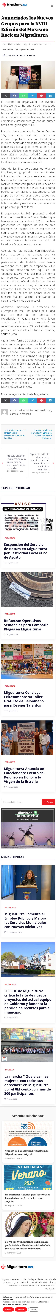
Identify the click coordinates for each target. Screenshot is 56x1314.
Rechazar (21, 1309)
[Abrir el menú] (52, 6)
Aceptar (8, 1309)
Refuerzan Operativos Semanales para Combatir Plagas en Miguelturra (26, 624)
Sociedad (9, 1070)
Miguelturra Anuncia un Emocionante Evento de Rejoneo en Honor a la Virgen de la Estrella (24, 775)
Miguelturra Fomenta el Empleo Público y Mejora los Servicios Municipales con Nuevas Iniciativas (25, 920)
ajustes (23, 1304)
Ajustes (34, 1309)
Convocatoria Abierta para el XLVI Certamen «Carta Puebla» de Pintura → (41, 434)
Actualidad (8, 49)
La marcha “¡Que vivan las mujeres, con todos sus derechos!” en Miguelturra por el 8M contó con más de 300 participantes (27, 1085)
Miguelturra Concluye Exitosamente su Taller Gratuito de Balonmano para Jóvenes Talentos (24, 699)
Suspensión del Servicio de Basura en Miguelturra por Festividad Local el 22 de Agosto (25, 551)
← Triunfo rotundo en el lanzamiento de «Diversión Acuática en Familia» (15, 434)
